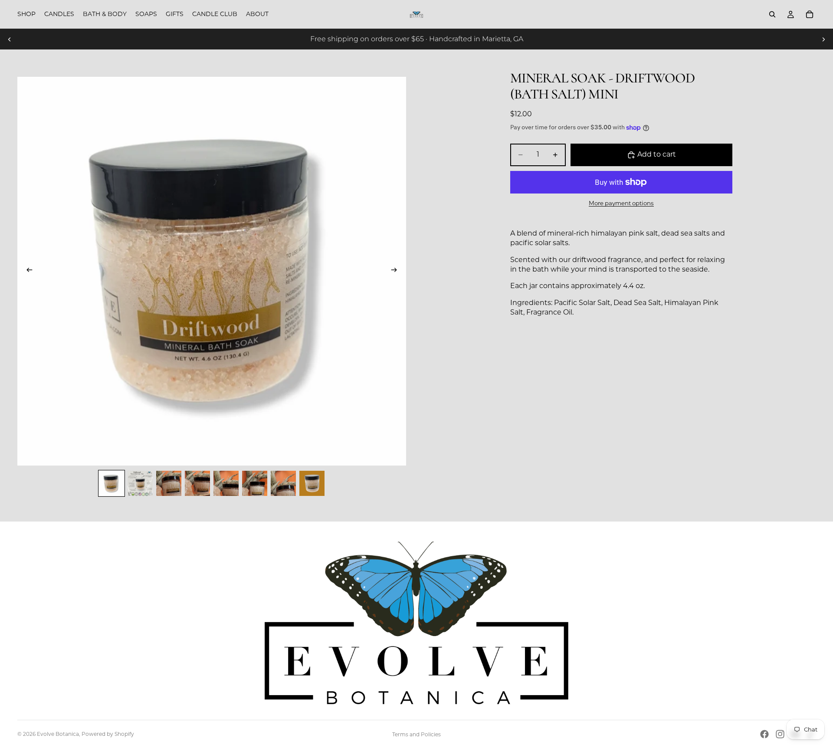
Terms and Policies (416, 734)
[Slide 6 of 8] (254, 483)
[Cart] (809, 14)
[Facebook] (764, 734)
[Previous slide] (9, 39)
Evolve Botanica (58, 734)
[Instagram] (780, 734)
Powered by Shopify (108, 734)
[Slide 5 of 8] (226, 483)
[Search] (772, 14)
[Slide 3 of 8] (168, 483)
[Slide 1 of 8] (111, 483)
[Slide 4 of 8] (197, 483)
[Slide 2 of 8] (140, 483)
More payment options (621, 203)
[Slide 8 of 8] (312, 483)
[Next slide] (823, 39)
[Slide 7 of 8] (283, 483)
